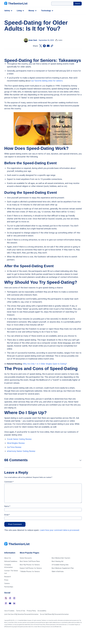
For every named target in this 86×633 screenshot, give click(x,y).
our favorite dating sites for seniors (47, 81)
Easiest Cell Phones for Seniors (31, 568)
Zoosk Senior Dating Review (19, 439)
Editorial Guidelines (10, 561)
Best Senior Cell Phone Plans (30, 561)
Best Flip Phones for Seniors (30, 565)
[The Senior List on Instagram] (14, 598)
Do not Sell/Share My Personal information (54, 614)
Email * (7, 515)
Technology (46, 11)
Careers (7, 583)
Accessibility (42, 611)
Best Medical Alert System (61, 558)
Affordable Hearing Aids (60, 565)
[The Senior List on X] (5, 598)
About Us (7, 558)
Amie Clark (33, 40)
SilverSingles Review (16, 443)
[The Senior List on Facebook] (10, 598)
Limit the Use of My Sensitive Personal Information (21, 614)
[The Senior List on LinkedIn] (14, 603)
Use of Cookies (9, 611)
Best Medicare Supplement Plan (63, 568)
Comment (9, 482)
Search (77, 3)
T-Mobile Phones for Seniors (30, 571)
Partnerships (8, 587)
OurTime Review (14, 447)
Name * (7, 506)
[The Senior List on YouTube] (10, 603)
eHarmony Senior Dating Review (21, 451)
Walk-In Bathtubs (58, 571)
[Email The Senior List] (48, 45)
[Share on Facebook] (44, 45)
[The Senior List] (15, 3)
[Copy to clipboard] (52, 45)
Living (19, 11)
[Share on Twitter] (40, 45)
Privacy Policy (31, 611)
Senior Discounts (26, 558)
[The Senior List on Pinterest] (5, 603)
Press (6, 580)
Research (7, 577)
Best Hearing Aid (57, 561)
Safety (7, 11)
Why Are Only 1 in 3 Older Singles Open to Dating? (45, 364)
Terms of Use (20, 611)
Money (31, 11)
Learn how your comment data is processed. (59, 530)
